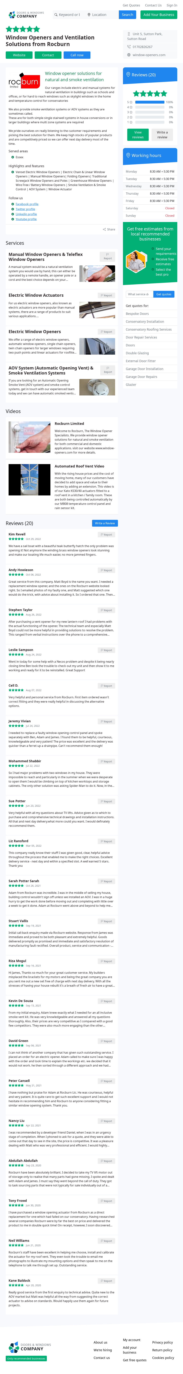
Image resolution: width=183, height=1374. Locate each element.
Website (19, 55)
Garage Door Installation (144, 369)
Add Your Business (159, 14)
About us (100, 1342)
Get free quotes (135, 1360)
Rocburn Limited (69, 423)
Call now (77, 55)
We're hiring (103, 1350)
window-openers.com (149, 55)
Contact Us (153, 5)
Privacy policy (162, 1342)
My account (131, 1340)
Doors (130, 345)
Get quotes (163, 294)
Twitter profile (25, 209)
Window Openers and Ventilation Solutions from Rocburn (50, 41)
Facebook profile (27, 204)
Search (127, 14)
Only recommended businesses (26, 1358)
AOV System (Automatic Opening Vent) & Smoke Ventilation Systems (51, 370)
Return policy (162, 1350)
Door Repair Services (141, 337)
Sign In (172, 5)
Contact (48, 55)
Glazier (131, 384)
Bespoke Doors (137, 313)
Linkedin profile (26, 214)
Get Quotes (131, 5)
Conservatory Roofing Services (149, 329)
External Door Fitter (141, 361)
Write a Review (105, 523)
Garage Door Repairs (141, 376)
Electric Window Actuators (36, 295)
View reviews (138, 134)
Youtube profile (26, 219)
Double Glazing (137, 353)
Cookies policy (163, 1358)
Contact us (102, 1358)
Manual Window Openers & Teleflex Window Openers (46, 257)
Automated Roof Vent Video (79, 466)
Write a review (162, 134)
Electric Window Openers (35, 331)
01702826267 (142, 47)
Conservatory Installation (145, 321)
